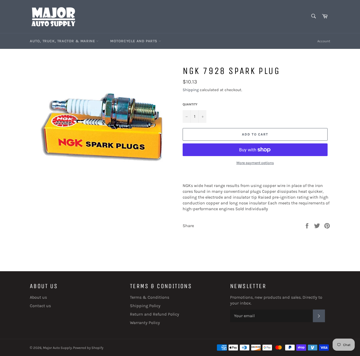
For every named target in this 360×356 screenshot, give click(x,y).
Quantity (190, 104)
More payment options (255, 163)
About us (38, 297)
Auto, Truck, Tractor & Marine (63, 41)
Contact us (40, 305)
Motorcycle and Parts (134, 41)
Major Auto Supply (57, 348)
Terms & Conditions (149, 297)
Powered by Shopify (88, 348)
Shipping (191, 89)
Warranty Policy (145, 322)
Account (323, 41)
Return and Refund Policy (154, 314)
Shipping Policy (145, 305)
